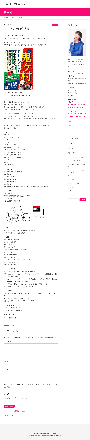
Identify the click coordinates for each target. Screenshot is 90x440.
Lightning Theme (45, 435)
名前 (6, 361)
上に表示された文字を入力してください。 (17, 398)
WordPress (37, 435)
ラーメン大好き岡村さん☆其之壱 (16, 411)
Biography (71, 129)
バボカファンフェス (73, 183)
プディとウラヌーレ (73, 194)
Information (71, 125)
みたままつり (72, 179)
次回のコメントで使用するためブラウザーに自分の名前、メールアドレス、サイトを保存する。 (30, 386)
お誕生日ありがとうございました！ (76, 165)
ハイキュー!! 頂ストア (74, 161)
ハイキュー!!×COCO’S (74, 187)
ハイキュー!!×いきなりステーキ (77, 157)
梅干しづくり (72, 176)
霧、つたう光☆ (11, 415)
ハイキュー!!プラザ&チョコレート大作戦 (76, 171)
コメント (7, 341)
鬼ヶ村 (55, 24)
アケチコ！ (71, 190)
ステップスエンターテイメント (77, 73)
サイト (6, 376)
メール (7, 369)
